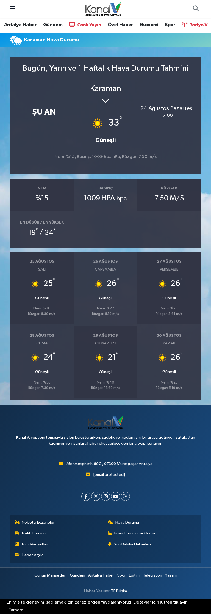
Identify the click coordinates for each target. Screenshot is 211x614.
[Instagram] (105, 496)
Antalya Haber (20, 24)
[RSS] (125, 496)
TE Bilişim (119, 591)
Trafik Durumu (33, 533)
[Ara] (195, 9)
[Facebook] (85, 496)
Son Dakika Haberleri (132, 544)
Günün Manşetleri (50, 575)
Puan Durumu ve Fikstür (135, 533)
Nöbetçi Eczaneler (38, 522)
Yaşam (171, 575)
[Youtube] (115, 496)
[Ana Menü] (12, 9)
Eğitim (134, 575)
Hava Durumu (127, 522)
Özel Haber (120, 24)
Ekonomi (149, 24)
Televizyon (152, 575)
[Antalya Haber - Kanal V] (103, 8)
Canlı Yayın (88, 25)
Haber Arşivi (32, 555)
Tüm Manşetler (34, 544)
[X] (95, 496)
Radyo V (197, 25)
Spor (170, 24)
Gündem (52, 24)
